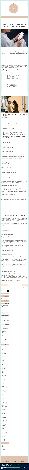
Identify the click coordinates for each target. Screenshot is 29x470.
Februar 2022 (4, 416)
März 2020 (3, 440)
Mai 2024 (3, 379)
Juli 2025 (3, 360)
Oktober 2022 (4, 405)
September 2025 (4, 357)
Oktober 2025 (4, 356)
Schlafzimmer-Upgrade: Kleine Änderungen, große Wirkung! (22, 286)
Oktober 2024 (4, 372)
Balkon (5, 305)
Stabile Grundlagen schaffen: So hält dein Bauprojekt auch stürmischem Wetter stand (5, 340)
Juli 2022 (3, 409)
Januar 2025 (4, 368)
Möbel (5, 310)
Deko (2, 306)
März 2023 (3, 398)
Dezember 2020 (4, 432)
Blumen (6, 305)
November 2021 (4, 420)
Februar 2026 (4, 352)
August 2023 (4, 391)
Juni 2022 (3, 410)
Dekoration (14, 16)
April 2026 (3, 349)
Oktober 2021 (4, 421)
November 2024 (4, 371)
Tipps (8, 312)
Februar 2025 (4, 367)
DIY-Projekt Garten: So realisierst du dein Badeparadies (5, 335)
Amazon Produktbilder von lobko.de (12, 66)
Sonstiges (22, 16)
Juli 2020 (3, 435)
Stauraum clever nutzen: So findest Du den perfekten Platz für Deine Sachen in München (5, 326)
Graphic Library (22, 461)
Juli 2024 (3, 376)
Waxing (3, 313)
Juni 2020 (3, 436)
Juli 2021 (3, 425)
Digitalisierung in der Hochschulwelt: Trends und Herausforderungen (7, 286)
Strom (6, 312)
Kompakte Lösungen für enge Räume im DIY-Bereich (5, 331)
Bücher (7, 305)
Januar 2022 (4, 417)
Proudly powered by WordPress (9, 461)
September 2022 (4, 406)
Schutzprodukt (4, 312)
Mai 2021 (3, 428)
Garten (18, 16)
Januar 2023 (4, 401)
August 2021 (4, 424)
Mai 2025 (3, 363)
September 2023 (4, 390)
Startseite (6, 16)
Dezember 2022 (4, 402)
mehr (24, 467)
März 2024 (3, 382)
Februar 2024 (4, 383)
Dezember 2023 (4, 386)
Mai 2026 (3, 348)
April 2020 (3, 439)
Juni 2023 (3, 394)
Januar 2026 (4, 353)
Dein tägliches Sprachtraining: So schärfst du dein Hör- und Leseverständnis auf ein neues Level (5, 320)
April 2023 (3, 397)
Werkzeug (5, 313)
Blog (10, 16)
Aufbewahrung (2, 305)
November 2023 (4, 387)
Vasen (2, 313)
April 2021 (3, 429)
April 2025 (3, 364)
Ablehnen (4, 467)
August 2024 (4, 375)
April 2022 (3, 413)
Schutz (2, 312)
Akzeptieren (14, 467)
